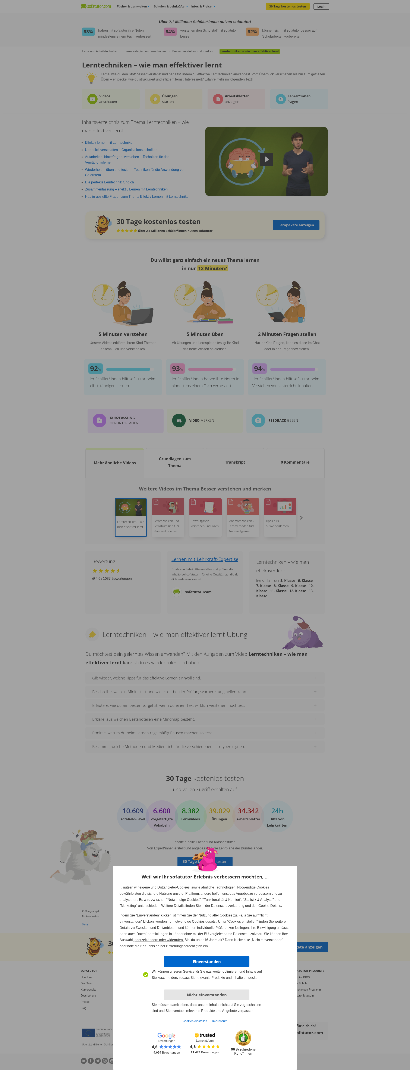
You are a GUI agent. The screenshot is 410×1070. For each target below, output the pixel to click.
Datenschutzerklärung (227, 906)
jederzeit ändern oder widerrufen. (159, 940)
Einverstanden (207, 961)
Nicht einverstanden (207, 994)
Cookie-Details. (270, 906)
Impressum (219, 1021)
